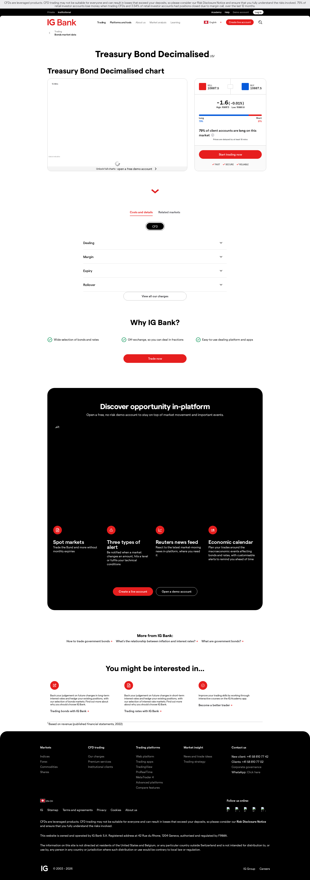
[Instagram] (237, 809)
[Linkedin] (263, 809)
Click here (253, 772)
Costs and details (141, 212)
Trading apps (144, 761)
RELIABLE (244, 164)
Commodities (49, 766)
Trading (101, 22)
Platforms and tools (120, 22)
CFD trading (96, 747)
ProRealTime (144, 772)
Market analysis (158, 22)
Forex (43, 761)
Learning (175, 22)
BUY (252, 85)
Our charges (96, 756)
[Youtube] (255, 809)
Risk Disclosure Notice (251, 821)
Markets (45, 747)
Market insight (193, 747)
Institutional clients (100, 766)
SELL (210, 85)
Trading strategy (194, 761)
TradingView (144, 766)
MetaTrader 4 (145, 777)
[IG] (61, 22)
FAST (217, 164)
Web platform (145, 756)
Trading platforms (148, 747)
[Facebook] (229, 809)
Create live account (240, 22)
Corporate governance (246, 767)
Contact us (239, 747)
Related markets (169, 212)
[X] (246, 809)
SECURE (230, 164)
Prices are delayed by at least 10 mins (230, 139)
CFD (155, 226)
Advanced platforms (149, 782)
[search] (260, 22)
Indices (45, 756)
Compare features (148, 787)
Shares (44, 772)
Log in (258, 12)
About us (140, 22)
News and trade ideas (198, 756)
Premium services (99, 761)
